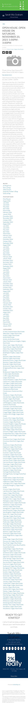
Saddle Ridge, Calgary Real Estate (13, 549)
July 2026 (6, 203)
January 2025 (7, 237)
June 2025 (6, 228)
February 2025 (7, 235)
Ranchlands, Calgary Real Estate (12, 527)
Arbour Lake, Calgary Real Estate (15, 49)
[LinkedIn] (21, 648)
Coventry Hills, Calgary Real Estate (13, 420)
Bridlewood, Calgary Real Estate (12, 372)
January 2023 (7, 282)
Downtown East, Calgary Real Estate (14, 439)
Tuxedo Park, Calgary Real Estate (13, 583)
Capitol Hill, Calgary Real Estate (12, 381)
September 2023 (8, 266)
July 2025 (6, 226)
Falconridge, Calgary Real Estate (12, 456)
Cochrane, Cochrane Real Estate (12, 406)
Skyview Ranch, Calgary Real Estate (13, 562)
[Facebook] (7, 648)
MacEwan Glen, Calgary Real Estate (13, 499)
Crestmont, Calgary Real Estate (12, 426)
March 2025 (6, 233)
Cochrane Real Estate (9, 404)
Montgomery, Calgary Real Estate (13, 508)
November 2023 (8, 262)
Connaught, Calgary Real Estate (12, 408)
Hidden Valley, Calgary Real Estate (13, 478)
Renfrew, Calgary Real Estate (11, 531)
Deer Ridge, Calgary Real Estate (12, 429)
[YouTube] (15, 648)
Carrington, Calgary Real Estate (12, 383)
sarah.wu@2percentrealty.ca (11, 6)
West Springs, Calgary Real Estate (13, 595)
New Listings (7, 187)
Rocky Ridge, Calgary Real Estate (13, 539)
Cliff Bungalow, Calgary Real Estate (13, 403)
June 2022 (6, 295)
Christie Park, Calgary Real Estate (13, 397)
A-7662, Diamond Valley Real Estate (13, 331)
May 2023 (6, 274)
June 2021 (6, 316)
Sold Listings (6, 193)
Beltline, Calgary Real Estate (11, 358)
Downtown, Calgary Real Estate (12, 445)
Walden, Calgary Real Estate (11, 591)
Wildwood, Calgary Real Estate (12, 601)
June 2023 (6, 272)
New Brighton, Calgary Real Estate (13, 512)
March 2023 (6, 278)
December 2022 (8, 283)
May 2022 (6, 297)
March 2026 (6, 210)
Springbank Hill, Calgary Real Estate (13, 568)
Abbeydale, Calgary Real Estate (12, 333)
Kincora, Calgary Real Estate (11, 489)
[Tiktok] (18, 648)
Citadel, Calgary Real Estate (11, 399)
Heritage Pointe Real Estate (11, 472)
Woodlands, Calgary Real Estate (12, 608)
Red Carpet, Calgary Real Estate (12, 529)
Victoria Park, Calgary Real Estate (13, 589)
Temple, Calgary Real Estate (11, 578)
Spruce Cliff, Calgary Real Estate (12, 570)
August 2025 (6, 224)
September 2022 (8, 289)
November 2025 (8, 218)
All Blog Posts (7, 185)
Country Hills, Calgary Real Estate (13, 418)
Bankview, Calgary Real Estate (12, 351)
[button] (6, 4)
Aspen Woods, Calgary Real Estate (13, 347)
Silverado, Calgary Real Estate (12, 560)
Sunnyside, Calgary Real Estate (12, 576)
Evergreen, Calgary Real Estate (12, 454)
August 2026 (6, 201)
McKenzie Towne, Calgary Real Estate (14, 502)
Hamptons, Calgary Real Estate (12, 466)
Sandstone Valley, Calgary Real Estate (14, 552)
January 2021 (7, 326)
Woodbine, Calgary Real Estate (12, 606)
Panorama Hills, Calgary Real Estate (13, 518)
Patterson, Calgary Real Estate (12, 520)
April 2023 (6, 276)
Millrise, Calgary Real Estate (11, 506)
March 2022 (6, 301)
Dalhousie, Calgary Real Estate (12, 428)
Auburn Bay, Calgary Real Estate (12, 349)
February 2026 (7, 212)
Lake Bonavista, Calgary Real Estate (13, 491)
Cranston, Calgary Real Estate (12, 422)
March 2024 (6, 255)
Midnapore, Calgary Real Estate (12, 504)
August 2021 (6, 312)
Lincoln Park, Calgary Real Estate (13, 495)
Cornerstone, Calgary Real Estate (13, 410)
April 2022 (6, 299)
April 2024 (6, 253)
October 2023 (7, 264)
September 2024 (8, 243)
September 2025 (8, 222)
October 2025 (7, 220)
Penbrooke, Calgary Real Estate (12, 522)
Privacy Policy (14, 676)
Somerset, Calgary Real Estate (12, 564)
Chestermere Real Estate (10, 389)
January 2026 (7, 214)
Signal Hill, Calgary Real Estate (12, 556)
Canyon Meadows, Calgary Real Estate (14, 379)
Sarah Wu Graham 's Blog (10, 191)
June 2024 (6, 249)
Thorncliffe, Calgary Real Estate (12, 579)
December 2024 (8, 239)
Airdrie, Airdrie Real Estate (11, 339)
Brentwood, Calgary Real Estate (12, 366)
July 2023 (6, 270)
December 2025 (8, 216)
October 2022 (7, 287)
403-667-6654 (7, 4)
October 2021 (7, 308)
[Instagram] (10, 648)
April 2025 (6, 232)
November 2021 (8, 307)
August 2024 (6, 245)
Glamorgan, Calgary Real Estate (12, 464)
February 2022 (7, 303)
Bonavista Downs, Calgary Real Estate (14, 360)
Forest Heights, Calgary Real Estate (13, 458)
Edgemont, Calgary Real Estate (12, 447)
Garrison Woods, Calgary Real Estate (14, 462)
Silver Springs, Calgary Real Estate (13, 558)
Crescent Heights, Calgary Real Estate (14, 424)
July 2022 (6, 293)
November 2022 (8, 285)
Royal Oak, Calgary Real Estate (12, 543)
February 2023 (7, 280)
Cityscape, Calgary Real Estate (12, 401)
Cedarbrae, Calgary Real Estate (12, 385)
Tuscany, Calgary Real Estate (11, 581)
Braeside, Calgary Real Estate (12, 364)
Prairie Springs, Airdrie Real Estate (13, 526)
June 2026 (6, 205)
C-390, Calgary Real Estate (11, 376)
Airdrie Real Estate (8, 337)
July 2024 (6, 247)
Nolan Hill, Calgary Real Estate (12, 514)
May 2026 (6, 207)
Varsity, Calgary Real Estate (11, 587)
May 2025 (6, 230)
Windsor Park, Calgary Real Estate (13, 604)
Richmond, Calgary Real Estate (12, 533)
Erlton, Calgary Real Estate (11, 451)
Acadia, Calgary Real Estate (11, 335)
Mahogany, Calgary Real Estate (12, 501)
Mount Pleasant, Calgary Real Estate (14, 510)
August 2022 (6, 291)
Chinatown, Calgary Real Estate (12, 395)
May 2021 (6, 318)
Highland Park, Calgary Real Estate (13, 479)
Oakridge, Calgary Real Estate (12, 516)
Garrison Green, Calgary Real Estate (14, 460)
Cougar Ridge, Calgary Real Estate (13, 412)
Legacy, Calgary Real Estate (11, 493)
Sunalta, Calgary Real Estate (11, 572)
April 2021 (6, 320)
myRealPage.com (16, 684)
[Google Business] (24, 648)
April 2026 (6, 208)
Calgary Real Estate (9, 378)
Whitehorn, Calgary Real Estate (12, 599)
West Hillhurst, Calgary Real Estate (13, 593)
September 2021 (8, 310)
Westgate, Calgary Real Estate (12, 597)
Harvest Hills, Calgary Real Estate (13, 468)
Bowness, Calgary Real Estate (12, 362)
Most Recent (7, 199)
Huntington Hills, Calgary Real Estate (14, 483)
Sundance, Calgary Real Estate (12, 574)
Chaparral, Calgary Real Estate (12, 387)
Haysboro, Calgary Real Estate (12, 470)
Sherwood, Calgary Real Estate (12, 554)
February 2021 (7, 324)
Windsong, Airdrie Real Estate (12, 603)
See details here (7, 75)
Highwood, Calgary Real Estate (12, 481)
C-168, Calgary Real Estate (11, 374)
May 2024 (6, 251)
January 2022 (7, 305)
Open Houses (7, 189)
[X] (13, 648)
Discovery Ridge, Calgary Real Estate (14, 431)
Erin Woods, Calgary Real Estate (12, 449)
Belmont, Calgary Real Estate (11, 356)
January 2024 (7, 258)
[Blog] (4, 648)
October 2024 (7, 241)
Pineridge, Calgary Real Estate (12, 524)
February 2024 (7, 257)
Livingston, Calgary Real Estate (12, 497)
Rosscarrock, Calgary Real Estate (13, 541)
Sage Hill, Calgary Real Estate (12, 551)
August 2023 (6, 268)
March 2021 (6, 322)
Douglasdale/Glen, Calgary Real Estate (14, 433)
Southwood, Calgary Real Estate (12, 566)
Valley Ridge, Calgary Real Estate (13, 585)
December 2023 (8, 260)
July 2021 (6, 314)
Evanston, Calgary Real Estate (12, 453)
